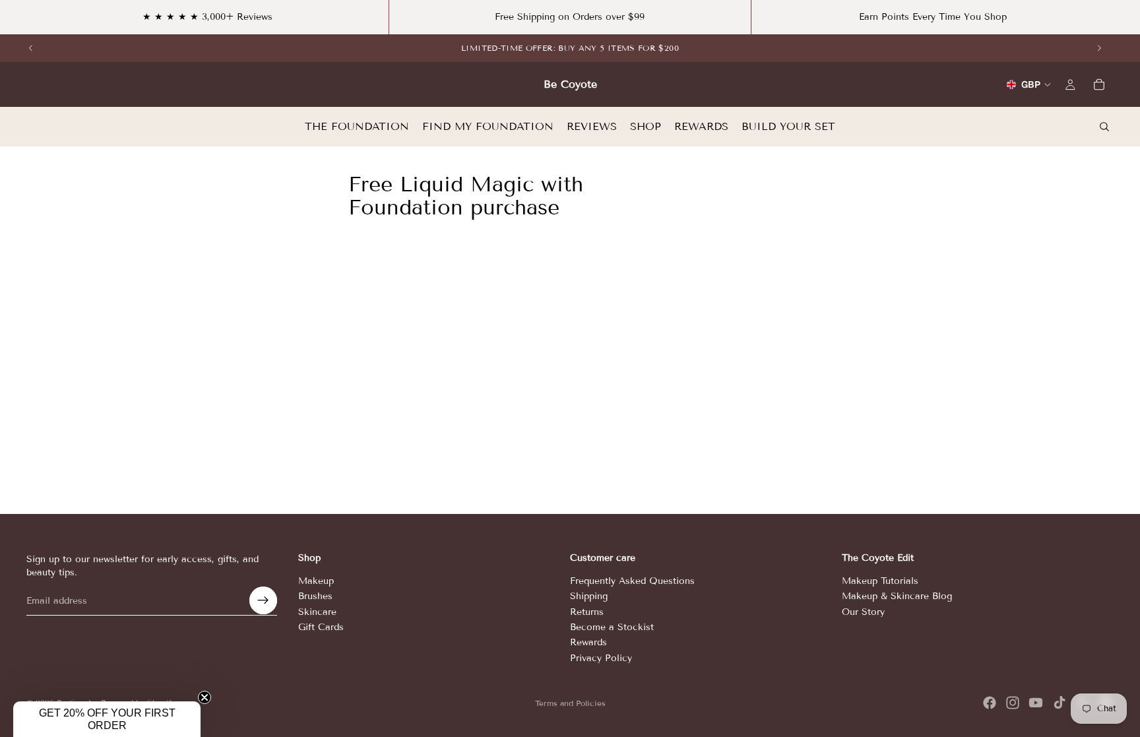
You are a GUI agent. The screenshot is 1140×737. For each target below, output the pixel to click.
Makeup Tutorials (880, 581)
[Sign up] (263, 600)
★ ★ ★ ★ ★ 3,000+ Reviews (207, 16)
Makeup (316, 581)
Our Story (863, 611)
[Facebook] (990, 703)
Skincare (317, 611)
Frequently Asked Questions (632, 581)
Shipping (589, 596)
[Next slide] (1099, 48)
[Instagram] (1013, 703)
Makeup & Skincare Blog (897, 596)
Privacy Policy (601, 658)
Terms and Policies (570, 703)
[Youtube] (1036, 703)
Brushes (315, 596)
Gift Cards (321, 627)
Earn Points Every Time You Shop (933, 16)
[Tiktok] (1059, 703)
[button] (107, 719)
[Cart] (1099, 84)
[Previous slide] (31, 48)
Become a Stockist (612, 627)
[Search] (1104, 126)
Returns (587, 611)
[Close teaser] (204, 697)
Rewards (588, 642)
